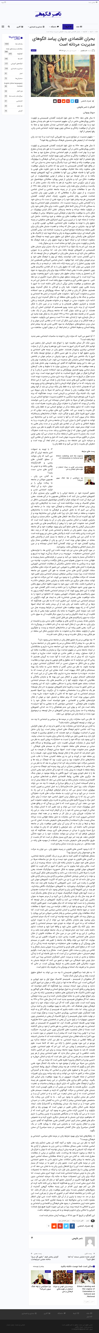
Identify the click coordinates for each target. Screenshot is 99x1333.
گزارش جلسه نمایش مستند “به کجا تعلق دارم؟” (81, 1258)
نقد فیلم (19, 106)
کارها (67, 26)
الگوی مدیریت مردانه (78, 1221)
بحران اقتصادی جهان (63, 1221)
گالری (19, 26)
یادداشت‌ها (18, 44)
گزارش (20, 111)
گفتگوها (34, 50)
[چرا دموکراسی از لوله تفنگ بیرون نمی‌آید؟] (89, 481)
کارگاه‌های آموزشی (16, 63)
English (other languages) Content (85, 1271)
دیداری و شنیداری (36, 26)
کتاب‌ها (20, 58)
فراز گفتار (19, 91)
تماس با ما (92, 2)
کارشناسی (19, 101)
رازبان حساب (10, 1325)
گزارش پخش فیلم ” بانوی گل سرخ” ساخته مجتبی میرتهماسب (44, 1258)
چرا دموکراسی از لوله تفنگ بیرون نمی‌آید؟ (69, 479)
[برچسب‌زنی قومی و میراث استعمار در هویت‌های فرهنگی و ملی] (89, 470)
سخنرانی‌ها (18, 78)
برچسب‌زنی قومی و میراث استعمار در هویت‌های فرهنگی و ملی (69, 468)
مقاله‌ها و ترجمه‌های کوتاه (14, 49)
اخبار (21, 73)
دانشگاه (53, 26)
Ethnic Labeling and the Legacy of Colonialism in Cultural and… (69, 457)
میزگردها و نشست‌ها (15, 96)
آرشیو (87, 1221)
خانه (77, 26)
